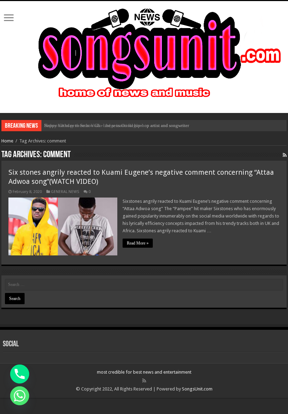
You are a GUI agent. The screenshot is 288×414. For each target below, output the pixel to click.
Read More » (138, 243)
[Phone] (19, 374)
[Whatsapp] (19, 395)
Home (7, 140)
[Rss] (144, 380)
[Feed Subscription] (285, 155)
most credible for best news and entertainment (144, 372)
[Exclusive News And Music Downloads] (144, 52)
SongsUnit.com (197, 389)
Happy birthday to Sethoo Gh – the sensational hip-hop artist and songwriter (116, 125)
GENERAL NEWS (65, 191)
